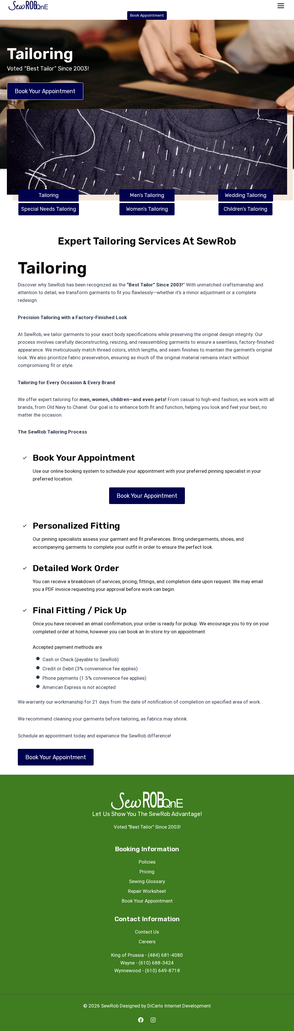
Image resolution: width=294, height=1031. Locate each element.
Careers (147, 941)
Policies (147, 862)
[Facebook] (141, 1020)
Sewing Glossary (147, 881)
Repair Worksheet (147, 891)
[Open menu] (280, 5)
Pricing (147, 871)
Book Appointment (147, 15)
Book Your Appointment (147, 901)
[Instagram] (153, 1020)
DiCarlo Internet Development (179, 1006)
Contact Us (147, 932)
